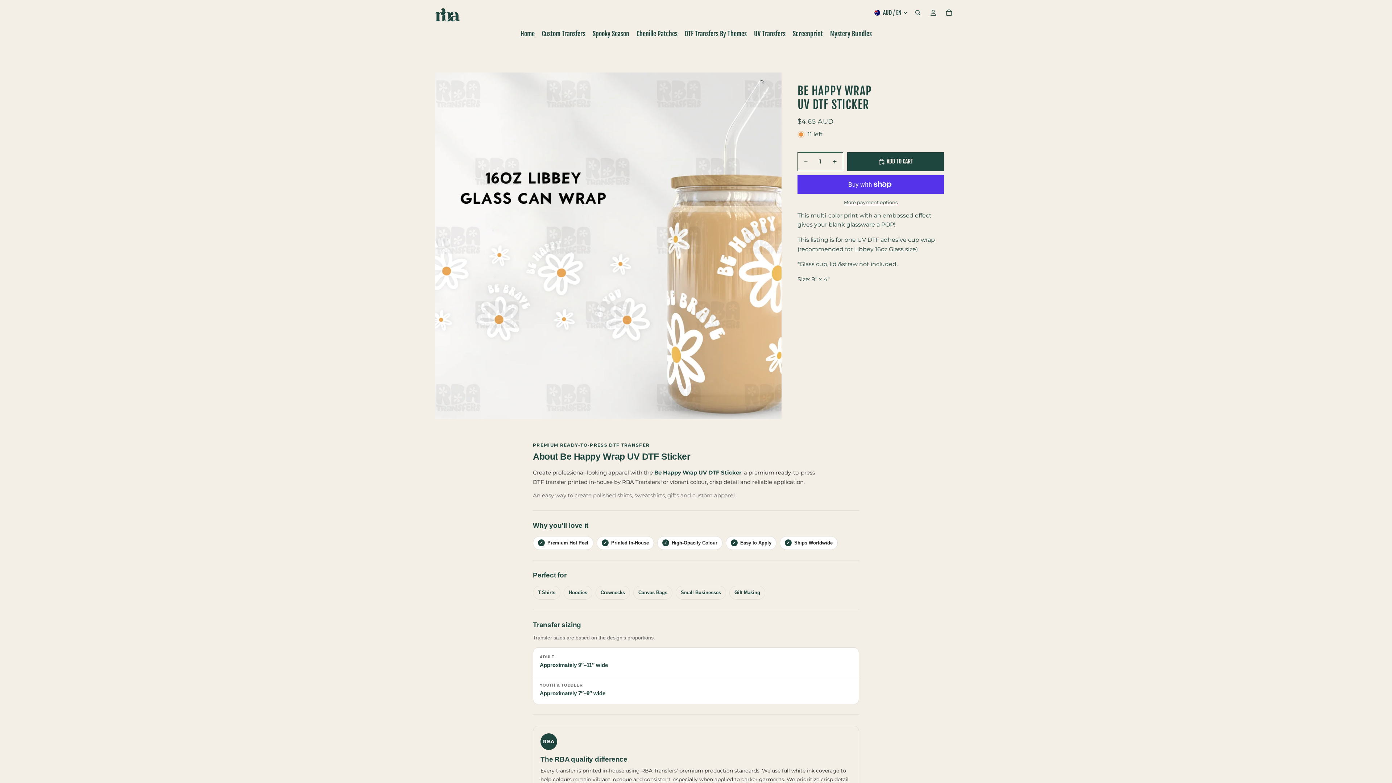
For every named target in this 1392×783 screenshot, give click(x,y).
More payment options (871, 202)
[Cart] (949, 13)
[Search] (918, 13)
